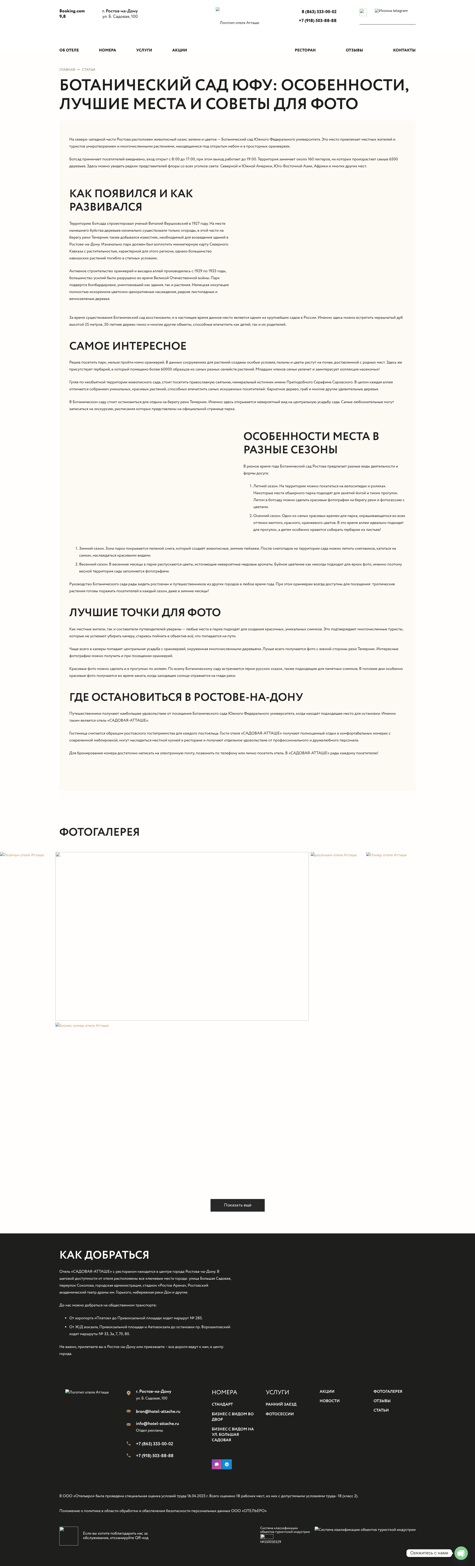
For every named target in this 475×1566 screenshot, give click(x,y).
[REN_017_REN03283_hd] (182, 1107)
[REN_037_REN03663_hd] (420, 1021)
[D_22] (182, 936)
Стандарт (222, 1405)
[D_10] (337, 1021)
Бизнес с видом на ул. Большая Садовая (233, 1435)
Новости (330, 1401)
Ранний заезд (281, 1405)
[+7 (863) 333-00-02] (131, 1444)
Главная (67, 70)
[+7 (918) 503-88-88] (131, 1456)
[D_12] (26, 1021)
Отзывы (382, 1401)
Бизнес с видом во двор (233, 1417)
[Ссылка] (237, 30)
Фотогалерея (388, 1392)
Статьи (88, 70)
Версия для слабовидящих (379, 21)
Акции (327, 1392)
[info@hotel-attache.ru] (131, 1425)
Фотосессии (280, 1414)
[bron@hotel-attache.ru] (131, 1412)
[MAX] (217, 1464)
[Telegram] (227, 1464)
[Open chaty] (461, 1553)
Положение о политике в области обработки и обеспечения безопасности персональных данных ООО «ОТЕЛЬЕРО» (163, 1511)
